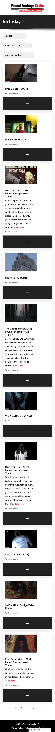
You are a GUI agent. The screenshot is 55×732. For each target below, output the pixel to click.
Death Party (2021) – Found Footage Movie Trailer (17, 193)
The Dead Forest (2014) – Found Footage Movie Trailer (19, 331)
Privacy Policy (17, 728)
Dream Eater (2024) (16, 89)
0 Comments (13, 93)
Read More (19, 227)
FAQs (27, 728)
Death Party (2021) (16, 278)
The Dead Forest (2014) (18, 416)
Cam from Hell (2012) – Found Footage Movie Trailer (18, 470)
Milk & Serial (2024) (16, 139)
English (36, 730)
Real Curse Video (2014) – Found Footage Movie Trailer (19, 662)
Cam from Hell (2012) (17, 554)
